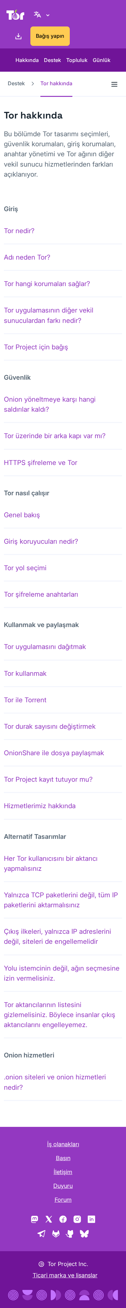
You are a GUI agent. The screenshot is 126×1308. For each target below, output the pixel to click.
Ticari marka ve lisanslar (65, 1275)
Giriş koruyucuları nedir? (41, 541)
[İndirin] (17, 36)
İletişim (63, 1172)
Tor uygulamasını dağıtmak (45, 647)
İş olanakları (63, 1144)
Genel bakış (22, 515)
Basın (63, 1158)
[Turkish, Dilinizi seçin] (42, 14)
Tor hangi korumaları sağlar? (47, 284)
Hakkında (27, 60)
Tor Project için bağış (36, 347)
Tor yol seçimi (25, 568)
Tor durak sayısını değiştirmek (50, 726)
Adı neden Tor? (27, 257)
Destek (52, 60)
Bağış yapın (50, 36)
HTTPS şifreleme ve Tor (40, 462)
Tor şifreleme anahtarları (41, 594)
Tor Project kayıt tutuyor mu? (48, 779)
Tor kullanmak (25, 673)
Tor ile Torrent (25, 700)
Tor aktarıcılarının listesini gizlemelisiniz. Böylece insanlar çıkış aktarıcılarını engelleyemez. (59, 1015)
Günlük (101, 60)
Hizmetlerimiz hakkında (40, 806)
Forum (63, 1199)
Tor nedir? (19, 231)
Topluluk (77, 60)
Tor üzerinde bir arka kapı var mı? (55, 436)
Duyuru (63, 1185)
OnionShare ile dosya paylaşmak (54, 753)
